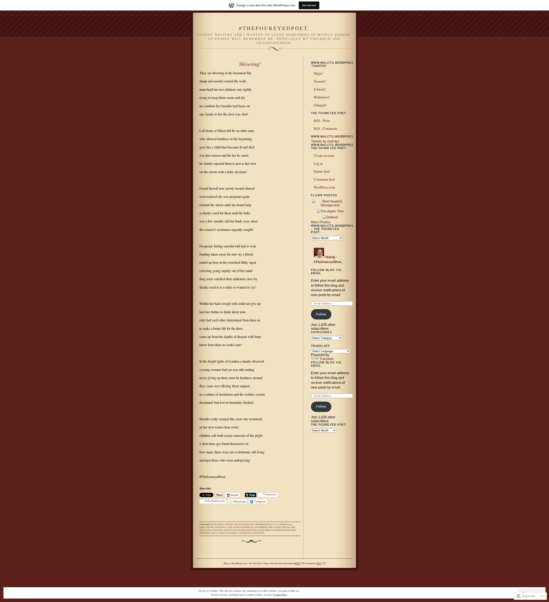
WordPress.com (324, 187)
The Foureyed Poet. (244, 524)
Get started (309, 5)
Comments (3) (285, 524)
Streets (223, 533)
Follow (321, 314)
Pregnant (270, 530)
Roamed (291, 530)
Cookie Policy (280, 594)
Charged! (320, 105)
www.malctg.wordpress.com (337, 136)
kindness (251, 530)
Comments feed (324, 179)
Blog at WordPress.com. (236, 563)
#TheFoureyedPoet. (274, 28)
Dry (293, 527)
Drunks (286, 527)
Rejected (281, 530)
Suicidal (232, 533)
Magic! (318, 73)
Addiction (220, 527)
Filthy (202, 530)
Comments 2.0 (314, 563)
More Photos (320, 222)
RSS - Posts (322, 120)
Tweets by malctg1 (325, 141)
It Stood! (320, 89)
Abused (210, 527)
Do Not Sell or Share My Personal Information (272, 563)
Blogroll (219, 524)
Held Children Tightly (219, 530)
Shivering (204, 533)
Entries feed (322, 171)
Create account (324, 155)
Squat (214, 533)
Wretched (258, 533)
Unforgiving (245, 533)
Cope (229, 527)
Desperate (248, 527)
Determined (261, 527)
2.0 (299, 563)
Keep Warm (239, 530)
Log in (318, 163)
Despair (237, 527)
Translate (327, 359)
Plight (260, 530)
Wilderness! (322, 97)
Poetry (229, 524)
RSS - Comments (325, 128)
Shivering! (250, 63)
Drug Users (275, 527)
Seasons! (320, 81)
